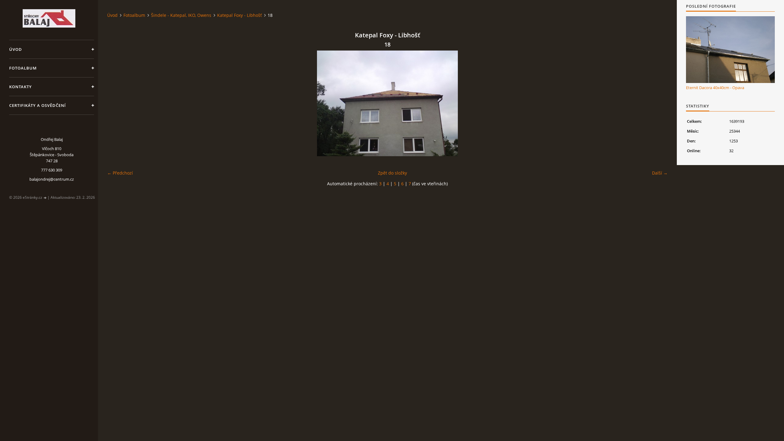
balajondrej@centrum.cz (51, 179)
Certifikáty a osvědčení (37, 105)
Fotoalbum (23, 68)
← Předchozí (120, 173)
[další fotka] (658, 103)
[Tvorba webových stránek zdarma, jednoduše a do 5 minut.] (45, 197)
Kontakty (20, 86)
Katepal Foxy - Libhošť (239, 15)
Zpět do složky (392, 173)
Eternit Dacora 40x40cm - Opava (715, 87)
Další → (660, 173)
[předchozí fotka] (117, 103)
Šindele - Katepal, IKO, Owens (181, 15)
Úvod (15, 49)
